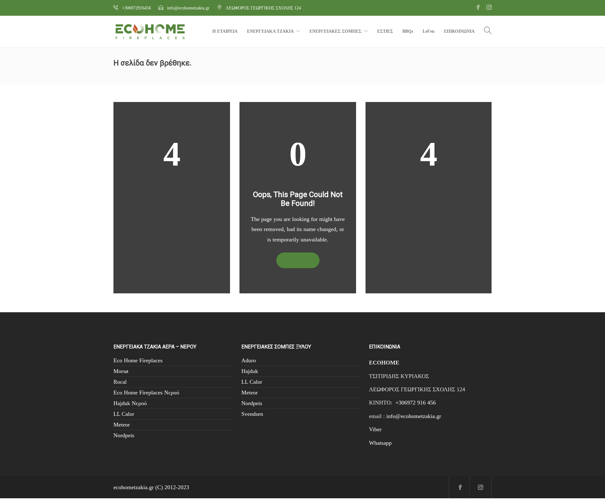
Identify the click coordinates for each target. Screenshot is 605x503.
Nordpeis (123, 435)
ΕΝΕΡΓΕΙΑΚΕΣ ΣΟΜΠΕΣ (335, 31)
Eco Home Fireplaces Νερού (146, 392)
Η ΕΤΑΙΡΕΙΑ (225, 31)
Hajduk (249, 371)
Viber (375, 429)
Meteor (121, 424)
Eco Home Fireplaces (138, 360)
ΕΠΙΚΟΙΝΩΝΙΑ (459, 31)
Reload (301, 260)
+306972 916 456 (415, 402)
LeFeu (429, 31)
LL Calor (123, 414)
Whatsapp (380, 443)
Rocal (120, 382)
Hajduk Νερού (130, 403)
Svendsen (252, 414)
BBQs (407, 31)
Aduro (248, 360)
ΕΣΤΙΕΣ (385, 31)
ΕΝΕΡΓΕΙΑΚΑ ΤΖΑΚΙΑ (270, 31)
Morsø (120, 371)
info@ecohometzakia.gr (413, 416)
